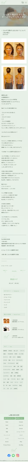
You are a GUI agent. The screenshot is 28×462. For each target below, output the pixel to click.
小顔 (18, 366)
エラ (11, 388)
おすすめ (5, 360)
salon (10, 385)
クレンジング (7, 302)
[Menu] (25, 2)
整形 (21, 366)
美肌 (12, 372)
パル (4, 388)
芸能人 (4, 353)
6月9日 (16, 353)
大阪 (21, 369)
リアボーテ (22, 350)
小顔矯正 (16, 372)
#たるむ (17, 283)
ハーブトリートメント (7, 366)
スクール (16, 382)
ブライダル (13, 379)
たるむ (4, 363)
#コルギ (11, 283)
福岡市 (17, 369)
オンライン (5, 357)
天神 (10, 357)
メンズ (5, 305)
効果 (22, 379)
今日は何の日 (10, 353)
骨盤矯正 (19, 357)
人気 (8, 388)
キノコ (13, 360)
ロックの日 (21, 353)
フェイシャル (7, 299)
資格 (11, 375)
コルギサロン (15, 385)
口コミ (14, 357)
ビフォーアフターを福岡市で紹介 (10, 250)
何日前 (13, 369)
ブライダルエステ (11, 363)
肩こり (18, 379)
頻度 (15, 375)
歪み (4, 382)
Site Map (21, 445)
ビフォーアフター (5, 265)
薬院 (14, 366)
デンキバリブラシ (6, 369)
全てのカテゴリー (8, 294)
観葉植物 (5, 350)
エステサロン (6, 375)
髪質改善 (19, 375)
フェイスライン (6, 372)
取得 (17, 363)
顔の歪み (10, 350)
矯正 (9, 360)
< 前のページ (5, 271)
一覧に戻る (14, 271)
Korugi (20, 385)
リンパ (21, 382)
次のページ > (22, 271)
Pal (6, 385)
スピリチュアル (19, 360)
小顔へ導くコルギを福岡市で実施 (10, 254)
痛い (8, 379)
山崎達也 (15, 388)
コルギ (10, 265)
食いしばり (16, 350)
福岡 (8, 382)
